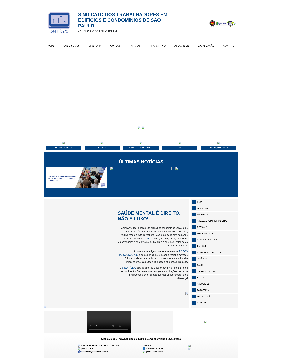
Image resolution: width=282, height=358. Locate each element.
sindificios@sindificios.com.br (94, 351)
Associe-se (181, 46)
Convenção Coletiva (209, 252)
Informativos (205, 233)
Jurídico (202, 258)
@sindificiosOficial (154, 348)
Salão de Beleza (206, 271)
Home (51, 46)
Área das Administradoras (212, 221)
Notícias (135, 46)
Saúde (200, 265)
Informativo (157, 46)
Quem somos (204, 208)
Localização (206, 46)
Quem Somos (71, 46)
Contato (228, 46)
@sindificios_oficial (154, 351)
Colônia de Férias (207, 240)
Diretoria (95, 46)
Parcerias (203, 290)
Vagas (200, 277)
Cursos (115, 46)
